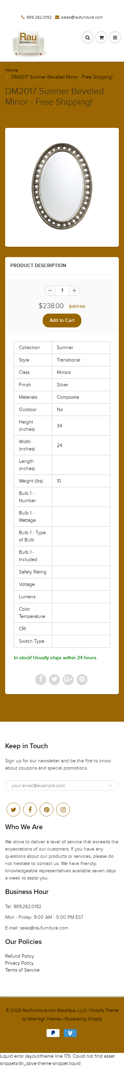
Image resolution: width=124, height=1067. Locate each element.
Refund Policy (19, 956)
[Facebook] (30, 809)
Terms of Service (22, 970)
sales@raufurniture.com (82, 17)
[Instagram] (63, 809)
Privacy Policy (19, 963)
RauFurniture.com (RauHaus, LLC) (54, 1010)
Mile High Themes (45, 1019)
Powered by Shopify (83, 1019)
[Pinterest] (46, 809)
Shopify (97, 1010)
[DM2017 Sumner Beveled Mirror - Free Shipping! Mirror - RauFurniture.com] (62, 186)
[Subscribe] (110, 785)
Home (11, 70)
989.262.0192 (39, 17)
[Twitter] (13, 809)
